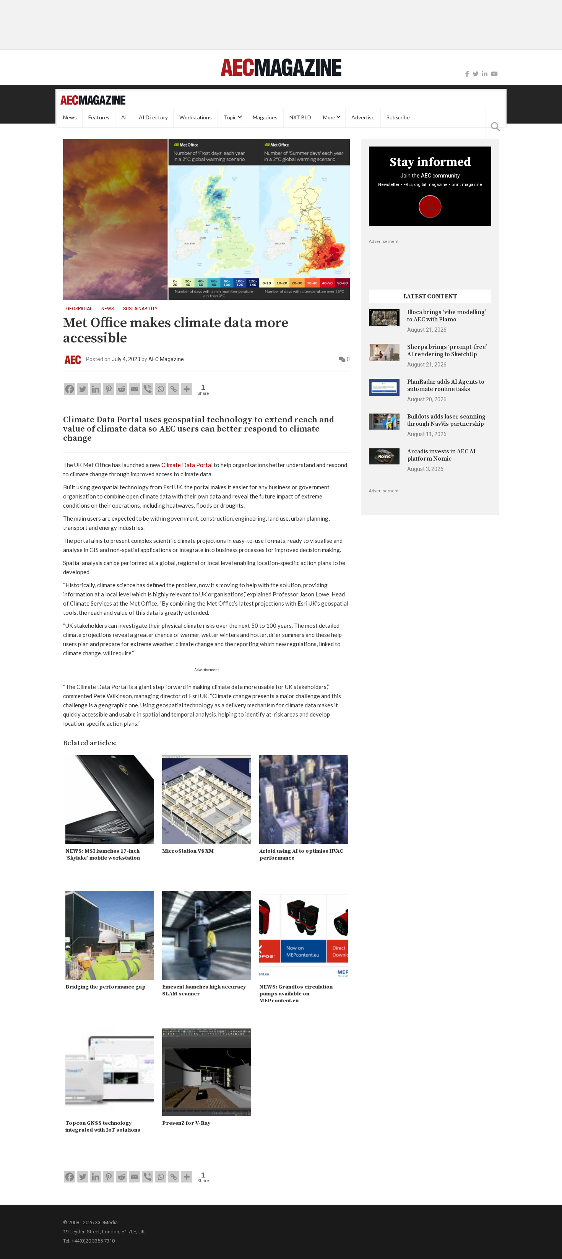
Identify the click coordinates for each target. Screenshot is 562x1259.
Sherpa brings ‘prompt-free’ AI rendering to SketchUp (447, 351)
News (69, 117)
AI (124, 117)
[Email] (134, 389)
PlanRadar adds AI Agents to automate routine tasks (445, 385)
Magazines (265, 117)
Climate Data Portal (187, 464)
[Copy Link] (173, 389)
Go (430, 206)
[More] (186, 389)
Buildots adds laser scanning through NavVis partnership (446, 420)
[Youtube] (494, 74)
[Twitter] (475, 74)
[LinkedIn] (485, 74)
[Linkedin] (95, 389)
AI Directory (153, 117)
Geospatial (79, 308)
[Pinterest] (108, 389)
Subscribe (398, 117)
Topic (230, 117)
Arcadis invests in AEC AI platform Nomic (441, 455)
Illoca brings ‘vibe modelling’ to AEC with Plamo (446, 316)
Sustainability (140, 308)
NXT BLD (300, 117)
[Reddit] (121, 389)
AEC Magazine (166, 359)
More (329, 117)
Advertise (363, 117)
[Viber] (147, 389)
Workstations (195, 117)
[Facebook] (467, 74)
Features (98, 117)
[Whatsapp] (160, 389)
